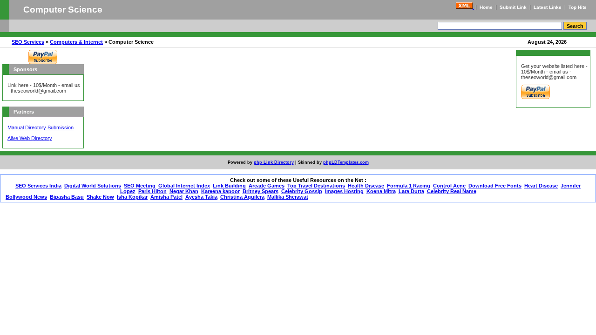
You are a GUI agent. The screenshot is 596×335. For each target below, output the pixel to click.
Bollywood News (26, 197)
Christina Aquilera (242, 197)
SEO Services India (38, 185)
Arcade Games (266, 185)
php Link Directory (274, 162)
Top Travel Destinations (316, 185)
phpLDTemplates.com (346, 162)
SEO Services (28, 42)
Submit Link (513, 7)
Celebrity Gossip (301, 191)
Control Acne (449, 185)
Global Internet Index (184, 185)
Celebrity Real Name (451, 191)
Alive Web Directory (29, 138)
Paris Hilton (152, 191)
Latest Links (548, 7)
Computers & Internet (76, 42)
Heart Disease (541, 185)
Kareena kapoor (220, 191)
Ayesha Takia (201, 197)
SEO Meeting (140, 185)
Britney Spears (260, 191)
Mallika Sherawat (287, 197)
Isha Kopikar (132, 197)
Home (486, 7)
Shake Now (100, 197)
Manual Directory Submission (40, 127)
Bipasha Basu (67, 197)
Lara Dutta (411, 191)
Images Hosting (344, 191)
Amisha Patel (166, 197)
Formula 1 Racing (408, 185)
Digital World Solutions (92, 185)
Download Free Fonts (495, 185)
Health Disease (366, 185)
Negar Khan (183, 191)
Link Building (229, 185)
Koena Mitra (381, 191)
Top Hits (578, 7)
